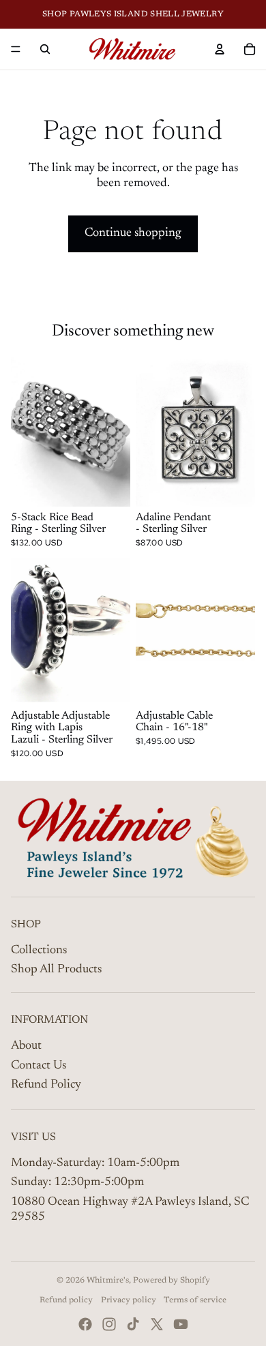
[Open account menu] (220, 49)
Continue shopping (133, 233)
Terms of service (195, 1300)
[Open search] (45, 49)
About (26, 1046)
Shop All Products (56, 969)
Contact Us (38, 1066)
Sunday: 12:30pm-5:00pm (77, 1182)
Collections (39, 950)
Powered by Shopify (171, 1280)
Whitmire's (108, 1280)
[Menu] (15, 49)
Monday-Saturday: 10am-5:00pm (95, 1163)
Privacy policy (128, 1300)
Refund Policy (46, 1085)
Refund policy (66, 1300)
